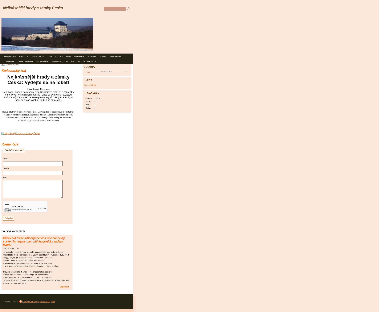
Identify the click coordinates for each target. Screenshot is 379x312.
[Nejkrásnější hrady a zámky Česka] (20, 133)
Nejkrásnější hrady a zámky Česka (33, 8)
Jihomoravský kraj (89, 61)
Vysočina (103, 56)
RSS (53, 302)
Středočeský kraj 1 (39, 56)
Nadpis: (6, 168)
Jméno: (6, 159)
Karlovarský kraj (10, 56)
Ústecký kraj (23, 56)
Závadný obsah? (30, 302)
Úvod (3, 65)
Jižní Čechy (91, 56)
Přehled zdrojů (90, 85)
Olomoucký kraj (42, 61)
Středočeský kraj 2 (56, 56)
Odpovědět (64, 287)
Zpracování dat (44, 302)
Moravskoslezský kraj (60, 61)
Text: (5, 178)
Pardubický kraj (115, 56)
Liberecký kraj (9, 61)
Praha (68, 56)
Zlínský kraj (75, 61)
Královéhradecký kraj (25, 61)
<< (88, 72)
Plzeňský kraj (79, 56)
